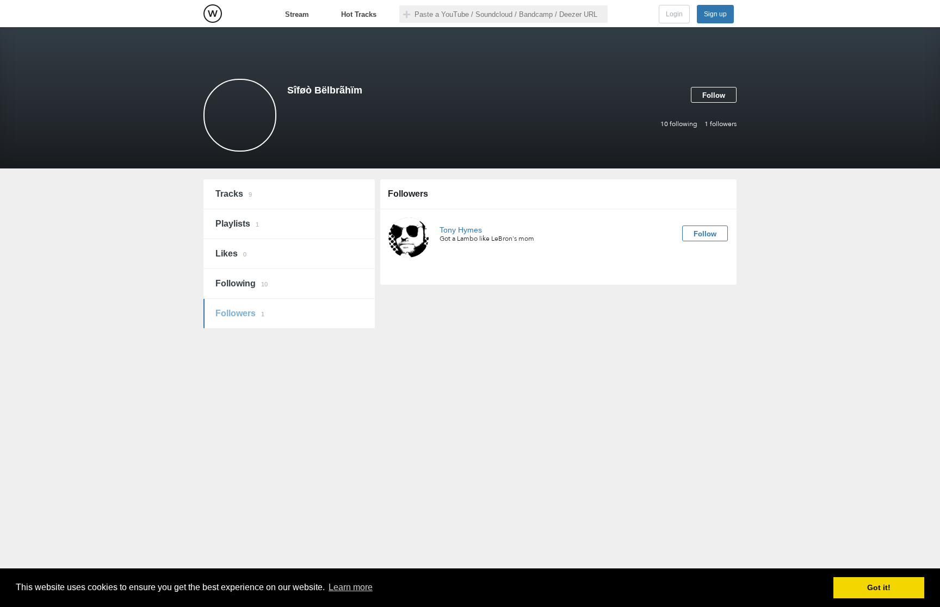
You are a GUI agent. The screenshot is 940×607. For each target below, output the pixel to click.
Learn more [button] (351, 587)
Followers (239, 313)
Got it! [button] (878, 587)
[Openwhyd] (212, 13)
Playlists (237, 223)
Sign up (715, 14)
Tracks (233, 193)
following (678, 124)
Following (241, 283)
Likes (230, 253)
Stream (297, 14)
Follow (713, 95)
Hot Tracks (358, 14)
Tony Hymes (461, 230)
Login (674, 14)
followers (720, 124)
